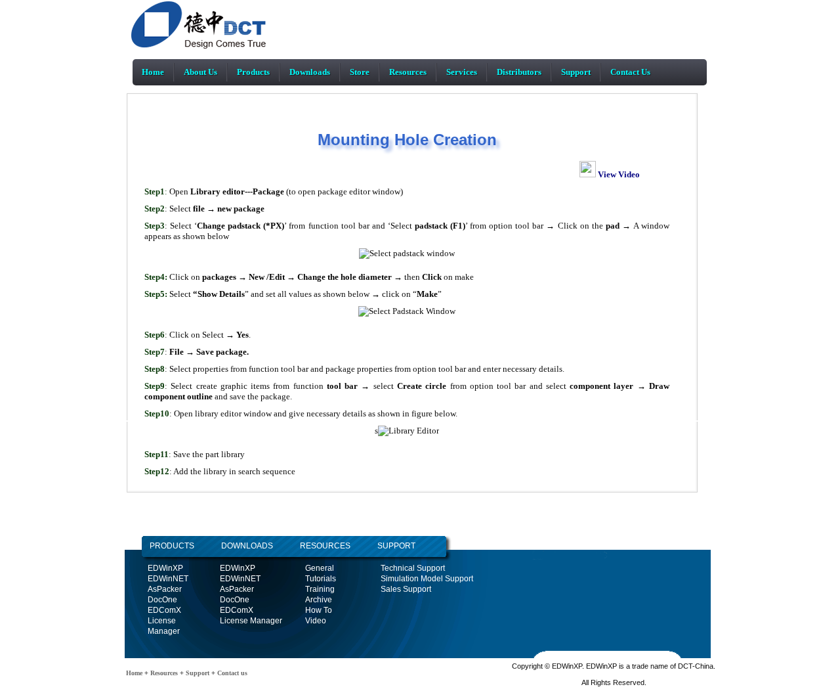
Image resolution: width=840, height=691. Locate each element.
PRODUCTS (172, 545)
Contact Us (630, 72)
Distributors (519, 72)
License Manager (251, 620)
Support (576, 72)
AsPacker (165, 589)
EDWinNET (168, 578)
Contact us (231, 673)
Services (461, 72)
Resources (408, 72)
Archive (318, 599)
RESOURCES (325, 545)
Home (153, 72)
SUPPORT (396, 545)
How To (318, 610)
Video (315, 620)
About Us (200, 72)
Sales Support (406, 589)
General (319, 568)
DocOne (162, 599)
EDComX (164, 610)
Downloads (309, 72)
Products (253, 72)
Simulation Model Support (427, 578)
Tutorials (320, 578)
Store (359, 72)
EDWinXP (165, 568)
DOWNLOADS (233, 545)
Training (320, 589)
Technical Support (413, 568)
